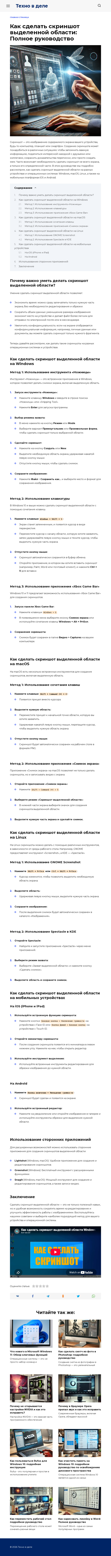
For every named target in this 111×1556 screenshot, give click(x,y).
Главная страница (19, 17)
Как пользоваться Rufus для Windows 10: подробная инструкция (28, 1464)
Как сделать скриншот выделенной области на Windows (53, 199)
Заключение (26, 266)
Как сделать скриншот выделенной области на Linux (51, 231)
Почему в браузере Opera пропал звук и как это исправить (79, 1408)
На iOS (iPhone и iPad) (37, 252)
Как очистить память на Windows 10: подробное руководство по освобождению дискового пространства (79, 1466)
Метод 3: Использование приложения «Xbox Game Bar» (56, 212)
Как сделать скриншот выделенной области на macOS (52, 217)
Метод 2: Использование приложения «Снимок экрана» (56, 226)
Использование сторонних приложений (43, 261)
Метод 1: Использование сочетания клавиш (49, 222)
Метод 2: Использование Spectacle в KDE (48, 239)
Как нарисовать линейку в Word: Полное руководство (79, 1520)
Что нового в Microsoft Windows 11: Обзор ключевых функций (31, 1353)
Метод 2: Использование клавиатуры (45, 208)
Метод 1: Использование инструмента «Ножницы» (53, 204)
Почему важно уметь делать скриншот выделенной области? (56, 195)
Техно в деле (32, 6)
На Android (31, 256)
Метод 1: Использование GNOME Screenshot (50, 235)
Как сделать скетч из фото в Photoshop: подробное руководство (77, 1354)
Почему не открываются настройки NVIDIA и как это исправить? (27, 1409)
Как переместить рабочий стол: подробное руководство (31, 1520)
